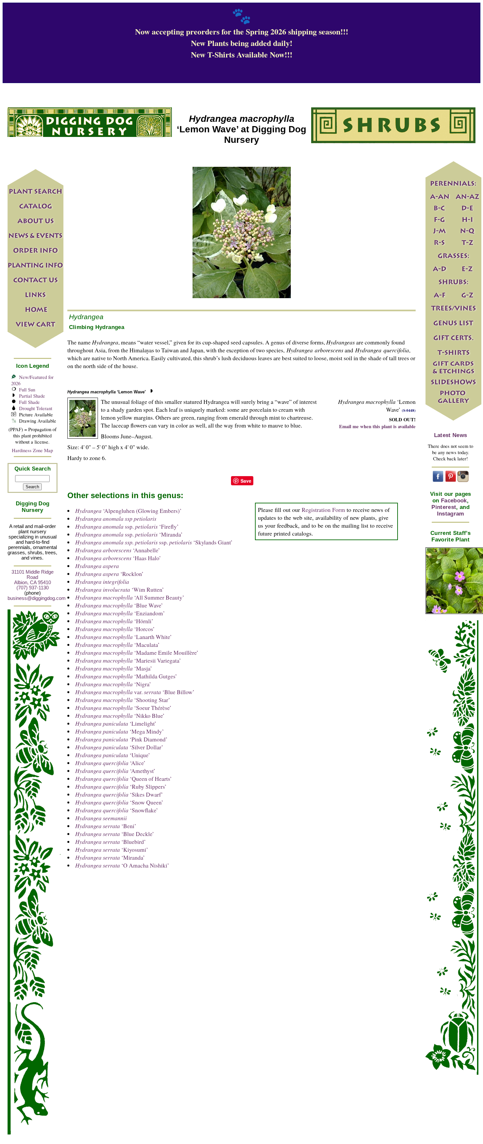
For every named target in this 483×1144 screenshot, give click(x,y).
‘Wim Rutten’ (119, 589)
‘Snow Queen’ (119, 802)
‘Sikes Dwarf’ (119, 794)
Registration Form (323, 510)
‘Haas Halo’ (118, 558)
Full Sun (27, 389)
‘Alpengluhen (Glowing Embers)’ (128, 511)
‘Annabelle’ (117, 550)
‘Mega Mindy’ (119, 731)
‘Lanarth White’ (123, 637)
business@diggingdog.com (37, 598)
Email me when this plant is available (377, 426)
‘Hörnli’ (114, 621)
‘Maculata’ (117, 645)
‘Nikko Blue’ (120, 715)
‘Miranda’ (110, 857)
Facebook (454, 500)
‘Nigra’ (113, 684)
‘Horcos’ (115, 629)
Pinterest (443, 507)
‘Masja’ (113, 668)
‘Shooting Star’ (122, 700)
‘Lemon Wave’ (106, 391)
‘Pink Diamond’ (121, 739)
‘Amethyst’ (115, 771)
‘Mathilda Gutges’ (126, 676)
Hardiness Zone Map (32, 450)
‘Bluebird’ (110, 842)
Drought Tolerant (35, 408)
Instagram (450, 514)
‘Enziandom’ (120, 613)
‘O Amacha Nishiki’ (122, 865)
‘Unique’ (112, 755)
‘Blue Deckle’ (114, 834)
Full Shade (29, 402)
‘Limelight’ (115, 723)
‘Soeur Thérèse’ (123, 708)
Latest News (450, 435)
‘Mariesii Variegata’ (128, 660)
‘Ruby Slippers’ (121, 786)
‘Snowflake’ (116, 810)
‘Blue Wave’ (119, 605)
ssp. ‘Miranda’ (129, 534)
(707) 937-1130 (32, 587)
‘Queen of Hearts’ (123, 778)
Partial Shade (32, 396)
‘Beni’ (105, 826)
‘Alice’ (110, 763)
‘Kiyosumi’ (111, 849)
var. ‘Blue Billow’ (135, 692)
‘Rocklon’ (109, 574)
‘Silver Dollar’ (119, 747)
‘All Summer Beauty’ (129, 597)
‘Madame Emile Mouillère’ (136, 652)
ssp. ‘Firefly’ (127, 526)
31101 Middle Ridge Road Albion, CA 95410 (33, 577)
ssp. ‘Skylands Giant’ (154, 542)
